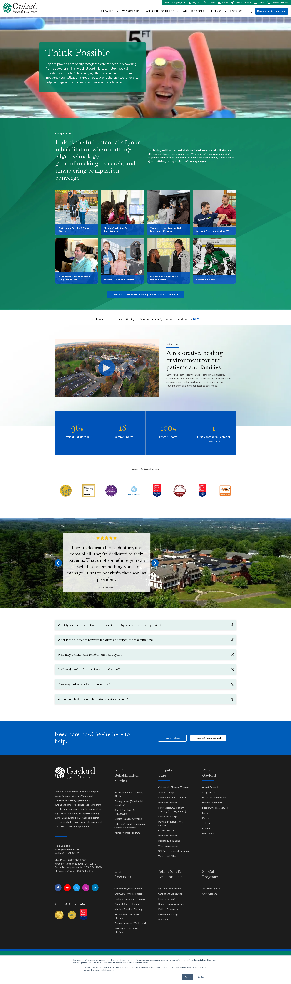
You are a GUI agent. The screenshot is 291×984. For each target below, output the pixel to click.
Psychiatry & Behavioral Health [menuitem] (170, 823)
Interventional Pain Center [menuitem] (172, 797)
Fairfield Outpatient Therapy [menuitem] (129, 899)
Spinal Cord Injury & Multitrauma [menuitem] (124, 811)
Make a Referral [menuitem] (166, 899)
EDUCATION (236, 11)
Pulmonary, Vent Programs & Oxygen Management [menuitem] (129, 825)
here (188, 319)
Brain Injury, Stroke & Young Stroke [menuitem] (128, 794)
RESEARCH (216, 11)
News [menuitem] (205, 813)
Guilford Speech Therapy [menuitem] (127, 904)
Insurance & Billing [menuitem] (168, 914)
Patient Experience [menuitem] (212, 802)
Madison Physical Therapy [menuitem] (128, 909)
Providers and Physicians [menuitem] (215, 797)
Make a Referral (242, 2)
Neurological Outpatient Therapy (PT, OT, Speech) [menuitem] (172, 809)
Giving (261, 2)
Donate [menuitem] (206, 828)
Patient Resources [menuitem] (168, 909)
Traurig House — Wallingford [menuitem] (130, 923)
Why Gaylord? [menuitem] (209, 792)
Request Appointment (208, 738)
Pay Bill (196, 2)
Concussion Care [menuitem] (166, 830)
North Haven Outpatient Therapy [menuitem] (127, 916)
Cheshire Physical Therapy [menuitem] (128, 888)
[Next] (155, 563)
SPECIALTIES (106, 11)
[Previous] (58, 563)
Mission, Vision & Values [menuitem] (215, 808)
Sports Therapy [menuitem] (166, 792)
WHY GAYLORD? (130, 11)
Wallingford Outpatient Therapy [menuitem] (126, 930)
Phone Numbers (279, 2)
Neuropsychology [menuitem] (167, 816)
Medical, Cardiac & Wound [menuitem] (128, 819)
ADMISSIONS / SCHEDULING (160, 11)
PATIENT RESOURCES (193, 11)
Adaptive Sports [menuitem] (211, 888)
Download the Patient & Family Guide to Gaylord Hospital (145, 294)
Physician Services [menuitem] (167, 802)
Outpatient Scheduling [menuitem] (170, 894)
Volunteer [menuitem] (207, 823)
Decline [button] (200, 977)
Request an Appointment (271, 11)
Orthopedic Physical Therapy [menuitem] (173, 787)
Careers (211, 2)
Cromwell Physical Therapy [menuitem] (129, 894)
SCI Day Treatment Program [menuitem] (173, 851)
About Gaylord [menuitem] (210, 787)
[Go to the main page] (20, 8)
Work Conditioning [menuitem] (168, 846)
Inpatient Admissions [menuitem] (169, 888)
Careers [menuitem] (206, 818)
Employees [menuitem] (208, 833)
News (225, 2)
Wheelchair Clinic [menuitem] (167, 856)
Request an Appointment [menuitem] (171, 904)
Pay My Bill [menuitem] (164, 919)
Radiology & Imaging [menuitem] (169, 841)
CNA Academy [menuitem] (210, 894)
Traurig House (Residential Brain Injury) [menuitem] (128, 803)
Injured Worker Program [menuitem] (127, 833)
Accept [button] (188, 977)
